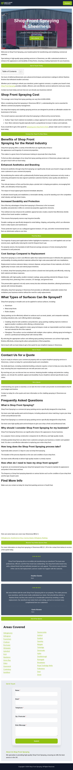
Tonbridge (40, 647)
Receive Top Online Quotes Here (36, 542)
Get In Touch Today (36, 65)
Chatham (6, 642)
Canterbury (7, 669)
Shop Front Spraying (8, 86)
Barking (44, 538)
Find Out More (36, 236)
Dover (39, 674)
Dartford (40, 638)
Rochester (6, 645)
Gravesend (7, 666)
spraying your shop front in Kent (37, 127)
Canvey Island (28, 538)
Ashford (39, 635)
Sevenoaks (41, 650)
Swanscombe (41, 632)
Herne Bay (7, 660)
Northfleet (6, 672)
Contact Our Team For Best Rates (36, 134)
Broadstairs (41, 662)
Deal (38, 671)
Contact (67, 3)
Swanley (40, 641)
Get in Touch (36, 349)
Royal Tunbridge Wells (45, 665)
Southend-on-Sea (17, 538)
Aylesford (6, 651)
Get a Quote (35, 38)
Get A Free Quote (36, 618)
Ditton (5, 663)
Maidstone (6, 657)
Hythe (39, 653)
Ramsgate (40, 659)
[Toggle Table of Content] (19, 71)
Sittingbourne (5, 538)
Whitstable (7, 648)
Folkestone (41, 668)
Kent (5, 654)
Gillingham (37, 538)
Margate (40, 644)
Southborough (42, 656)
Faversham (7, 639)
